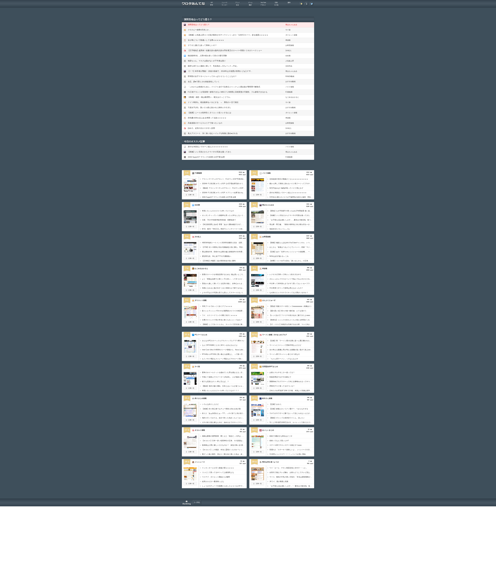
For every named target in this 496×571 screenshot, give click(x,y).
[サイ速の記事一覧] (190, 389)
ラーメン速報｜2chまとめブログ (274, 335)
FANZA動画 (289, 76)
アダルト (263, 5)
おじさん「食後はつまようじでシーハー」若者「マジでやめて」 (291, 247)
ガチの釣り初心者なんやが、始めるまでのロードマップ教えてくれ (224, 422)
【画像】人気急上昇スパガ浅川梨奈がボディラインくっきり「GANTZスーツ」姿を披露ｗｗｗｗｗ (228, 35)
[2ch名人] (190, 254)
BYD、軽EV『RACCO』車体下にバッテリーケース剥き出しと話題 (224, 229)
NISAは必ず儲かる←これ (279, 256)
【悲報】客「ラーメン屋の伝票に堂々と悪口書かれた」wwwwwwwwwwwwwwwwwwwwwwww (291, 341)
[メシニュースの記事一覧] (190, 485)
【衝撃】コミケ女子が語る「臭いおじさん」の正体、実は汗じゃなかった (291, 261)
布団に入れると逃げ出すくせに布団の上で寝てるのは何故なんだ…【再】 (224, 288)
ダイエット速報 (291, 35)
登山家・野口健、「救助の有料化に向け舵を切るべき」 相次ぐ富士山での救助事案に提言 (291, 224)
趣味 (289, 2)
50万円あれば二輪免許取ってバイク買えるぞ (286, 188)
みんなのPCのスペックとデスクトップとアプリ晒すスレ (223, 341)
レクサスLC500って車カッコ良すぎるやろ (285, 274)
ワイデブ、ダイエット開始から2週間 (216, 477)
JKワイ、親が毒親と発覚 (278, 481)
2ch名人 (288, 50)
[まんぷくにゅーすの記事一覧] (257, 323)
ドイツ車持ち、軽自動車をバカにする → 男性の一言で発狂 (213, 102)
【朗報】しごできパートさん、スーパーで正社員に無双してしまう (224, 324)
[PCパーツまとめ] (190, 352)
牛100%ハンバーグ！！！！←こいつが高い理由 (287, 454)
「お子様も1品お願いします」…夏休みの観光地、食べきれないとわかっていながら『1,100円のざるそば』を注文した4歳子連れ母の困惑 (291, 220)
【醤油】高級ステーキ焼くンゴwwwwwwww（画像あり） (290, 306)
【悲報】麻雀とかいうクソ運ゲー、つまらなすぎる (288, 409)
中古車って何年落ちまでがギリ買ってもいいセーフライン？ (291, 283)
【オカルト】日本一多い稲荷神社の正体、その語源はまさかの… (224, 441)
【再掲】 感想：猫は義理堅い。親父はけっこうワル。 (210, 97)
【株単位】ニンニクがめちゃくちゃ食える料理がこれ (289, 320)
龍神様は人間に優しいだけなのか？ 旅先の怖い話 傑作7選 (224, 445)
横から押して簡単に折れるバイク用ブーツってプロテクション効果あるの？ (291, 184)
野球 (211, 5)
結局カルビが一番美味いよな (213, 481)
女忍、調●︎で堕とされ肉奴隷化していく (204, 82)
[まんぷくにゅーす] (257, 318)
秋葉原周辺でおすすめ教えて (280, 377)
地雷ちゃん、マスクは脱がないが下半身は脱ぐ (207, 61)
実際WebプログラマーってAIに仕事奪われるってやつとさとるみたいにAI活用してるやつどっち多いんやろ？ (291, 381)
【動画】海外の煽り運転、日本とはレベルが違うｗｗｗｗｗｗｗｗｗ (224, 386)
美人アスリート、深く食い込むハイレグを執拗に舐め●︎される (213, 133)
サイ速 (287, 30)
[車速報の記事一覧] (257, 291)
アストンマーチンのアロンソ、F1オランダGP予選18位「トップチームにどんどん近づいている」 (224, 179)
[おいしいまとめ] (257, 448)
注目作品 (288, 66)
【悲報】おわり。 (276, 404)
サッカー (224, 5)
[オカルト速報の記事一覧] (190, 453)
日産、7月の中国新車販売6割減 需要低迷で (219, 220)
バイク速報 (289, 87)
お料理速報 (289, 45)
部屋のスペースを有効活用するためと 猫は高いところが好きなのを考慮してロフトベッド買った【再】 (224, 274)
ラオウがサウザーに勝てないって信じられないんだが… (290, 413)
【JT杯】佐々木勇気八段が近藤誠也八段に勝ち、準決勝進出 (224, 247)
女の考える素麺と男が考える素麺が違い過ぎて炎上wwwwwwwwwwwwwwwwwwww (291, 350)
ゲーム (250, 2)
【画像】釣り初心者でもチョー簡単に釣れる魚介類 (221, 409)
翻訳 (250, 5)
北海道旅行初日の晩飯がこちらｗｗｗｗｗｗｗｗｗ (288, 179)
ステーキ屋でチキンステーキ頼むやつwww (285, 445)
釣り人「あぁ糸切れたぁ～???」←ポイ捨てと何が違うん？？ (224, 413)
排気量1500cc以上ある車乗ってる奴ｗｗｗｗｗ (207, 118)
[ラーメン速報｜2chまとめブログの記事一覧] (257, 357)
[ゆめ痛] (190, 222)
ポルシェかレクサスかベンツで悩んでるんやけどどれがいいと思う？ (291, 279)
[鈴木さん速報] (257, 416)
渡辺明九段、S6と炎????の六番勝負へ (216, 256)
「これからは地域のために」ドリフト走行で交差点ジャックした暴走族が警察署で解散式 (224, 87)
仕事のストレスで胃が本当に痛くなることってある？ (222, 320)
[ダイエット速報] (190, 318)
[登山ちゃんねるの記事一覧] (257, 227)
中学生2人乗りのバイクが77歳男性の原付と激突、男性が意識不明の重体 (291, 197)
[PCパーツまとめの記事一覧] (190, 357)
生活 (237, 5)
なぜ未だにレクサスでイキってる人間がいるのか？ (288, 293)
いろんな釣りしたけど (210, 404)
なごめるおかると (292, 97)
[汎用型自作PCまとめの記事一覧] (257, 389)
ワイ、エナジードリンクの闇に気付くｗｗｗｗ (219, 315)
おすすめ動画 (290, 81)
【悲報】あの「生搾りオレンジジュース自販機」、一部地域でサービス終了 (291, 252)
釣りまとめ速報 (201, 398)
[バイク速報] (257, 190)
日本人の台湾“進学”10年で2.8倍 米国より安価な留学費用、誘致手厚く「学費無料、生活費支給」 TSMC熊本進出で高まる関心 (291, 391)
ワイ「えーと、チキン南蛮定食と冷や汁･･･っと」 (288, 468)
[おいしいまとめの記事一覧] (257, 453)
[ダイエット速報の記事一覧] (190, 323)
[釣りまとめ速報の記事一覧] (190, 421)
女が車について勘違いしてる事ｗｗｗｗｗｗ (206, 40)
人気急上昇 (289, 61)
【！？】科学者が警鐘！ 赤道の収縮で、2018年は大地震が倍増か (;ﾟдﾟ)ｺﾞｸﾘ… (220, 71)
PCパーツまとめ (201, 335)
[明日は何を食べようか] (257, 479)
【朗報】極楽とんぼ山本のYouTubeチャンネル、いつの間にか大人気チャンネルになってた (291, 243)
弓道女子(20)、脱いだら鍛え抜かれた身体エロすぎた (209, 107)
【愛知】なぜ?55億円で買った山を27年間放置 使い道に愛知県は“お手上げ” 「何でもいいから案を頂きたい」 (291, 211)
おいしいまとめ (268, 430)
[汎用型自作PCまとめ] (257, 384)
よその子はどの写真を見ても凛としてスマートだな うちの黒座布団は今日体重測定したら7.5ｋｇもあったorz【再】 (224, 293)
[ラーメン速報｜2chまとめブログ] (257, 352)
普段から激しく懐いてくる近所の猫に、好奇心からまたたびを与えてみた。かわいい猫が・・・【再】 (224, 283)
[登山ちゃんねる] (257, 222)
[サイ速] (190, 384)
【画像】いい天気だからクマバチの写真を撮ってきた (209, 152)
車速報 (287, 40)
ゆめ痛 (287, 56)
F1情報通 (288, 92)
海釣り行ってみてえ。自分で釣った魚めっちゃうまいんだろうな (224, 418)
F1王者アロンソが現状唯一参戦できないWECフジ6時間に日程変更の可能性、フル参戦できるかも (228, 92)
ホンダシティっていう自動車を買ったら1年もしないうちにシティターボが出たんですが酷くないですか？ (224, 215)
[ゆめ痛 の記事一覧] (190, 227)
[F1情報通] (190, 190)
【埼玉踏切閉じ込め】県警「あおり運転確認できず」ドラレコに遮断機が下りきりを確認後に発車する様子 (224, 224)
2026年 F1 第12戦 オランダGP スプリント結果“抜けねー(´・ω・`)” (224, 193)
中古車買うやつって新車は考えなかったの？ (286, 288)
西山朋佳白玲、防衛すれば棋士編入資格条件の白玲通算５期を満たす (224, 252)
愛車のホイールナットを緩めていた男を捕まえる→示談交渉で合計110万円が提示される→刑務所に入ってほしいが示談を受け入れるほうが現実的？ (224, 372)
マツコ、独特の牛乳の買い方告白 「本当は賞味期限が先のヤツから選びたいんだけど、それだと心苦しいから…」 (291, 477)
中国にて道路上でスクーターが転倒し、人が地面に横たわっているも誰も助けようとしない (224, 377)
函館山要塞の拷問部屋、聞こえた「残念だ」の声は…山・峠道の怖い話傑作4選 (224, 436)
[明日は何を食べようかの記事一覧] (257, 485)
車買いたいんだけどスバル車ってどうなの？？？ (220, 391)
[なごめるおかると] (190, 286)
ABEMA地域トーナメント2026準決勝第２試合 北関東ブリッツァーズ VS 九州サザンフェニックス (224, 243)
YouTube (263, 2)
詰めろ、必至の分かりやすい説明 (201, 128)
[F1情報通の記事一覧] (190, 196)
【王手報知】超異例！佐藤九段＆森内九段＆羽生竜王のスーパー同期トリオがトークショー (225, 50)
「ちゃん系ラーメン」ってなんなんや (283, 359)
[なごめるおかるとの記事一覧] (190, 291)
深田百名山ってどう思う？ (199, 25)
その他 (276, 5)
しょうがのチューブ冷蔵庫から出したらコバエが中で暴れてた (224, 486)
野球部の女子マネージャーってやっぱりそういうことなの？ (212, 76)
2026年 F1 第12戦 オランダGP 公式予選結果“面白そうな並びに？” (224, 184)
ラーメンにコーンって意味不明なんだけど (285, 345)
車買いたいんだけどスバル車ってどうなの (218, 211)
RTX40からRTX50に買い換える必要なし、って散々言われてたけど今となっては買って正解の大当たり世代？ (224, 354)
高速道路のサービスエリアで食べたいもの (205, 123)
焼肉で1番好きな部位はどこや (280, 436)
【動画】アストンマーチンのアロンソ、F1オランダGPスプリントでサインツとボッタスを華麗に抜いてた (224, 188)
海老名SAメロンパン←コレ (279, 229)
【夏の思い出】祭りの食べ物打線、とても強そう (287, 311)
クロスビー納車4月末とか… (199, 30)
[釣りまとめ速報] (190, 416)
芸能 (276, 2)
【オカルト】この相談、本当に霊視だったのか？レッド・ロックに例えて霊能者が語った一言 (224, 450)
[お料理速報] (257, 254)
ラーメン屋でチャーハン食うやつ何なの (284, 354)
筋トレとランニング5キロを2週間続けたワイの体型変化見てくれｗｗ (224, 311)
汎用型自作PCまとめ (270, 366)
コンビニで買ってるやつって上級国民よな (218, 472)
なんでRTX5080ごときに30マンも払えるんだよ (220, 345)
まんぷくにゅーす (269, 300)
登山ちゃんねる (291, 25)
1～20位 (197, 502)
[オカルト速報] (190, 448)
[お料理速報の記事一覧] (257, 259)
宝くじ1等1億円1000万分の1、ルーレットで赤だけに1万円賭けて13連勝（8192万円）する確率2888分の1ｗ (291, 422)
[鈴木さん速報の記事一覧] (257, 421)
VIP (212, 2)
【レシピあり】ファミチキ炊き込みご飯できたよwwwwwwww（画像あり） (291, 315)
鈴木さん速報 (267, 398)
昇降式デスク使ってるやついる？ (282, 386)
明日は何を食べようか (270, 462)
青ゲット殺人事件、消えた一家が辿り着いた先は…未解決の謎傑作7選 (224, 454)
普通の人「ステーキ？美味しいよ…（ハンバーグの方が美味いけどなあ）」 (291, 450)
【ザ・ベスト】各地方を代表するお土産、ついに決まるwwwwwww (291, 324)
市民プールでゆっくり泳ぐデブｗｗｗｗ (217, 306)
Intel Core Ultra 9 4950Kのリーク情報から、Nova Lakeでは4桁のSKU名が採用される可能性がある (224, 350)
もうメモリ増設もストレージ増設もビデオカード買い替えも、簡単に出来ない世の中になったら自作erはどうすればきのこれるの (224, 359)
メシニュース (200, 462)
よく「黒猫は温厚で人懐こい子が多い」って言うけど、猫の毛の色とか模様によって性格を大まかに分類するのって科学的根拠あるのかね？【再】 (224, 279)
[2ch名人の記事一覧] (190, 259)
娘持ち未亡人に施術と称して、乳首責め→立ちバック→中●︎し (213, 66)
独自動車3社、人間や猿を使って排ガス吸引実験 (207, 56)
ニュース (224, 2)
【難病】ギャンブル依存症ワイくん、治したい (287, 418)
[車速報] (257, 286)
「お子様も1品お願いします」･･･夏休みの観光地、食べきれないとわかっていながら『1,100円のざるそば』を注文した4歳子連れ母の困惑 (291, 486)
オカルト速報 (200, 430)
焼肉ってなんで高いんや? (279, 441)
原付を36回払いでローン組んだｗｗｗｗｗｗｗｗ (208, 147)
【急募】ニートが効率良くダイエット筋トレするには (209, 113)
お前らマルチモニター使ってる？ (282, 372)
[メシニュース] (190, 479)
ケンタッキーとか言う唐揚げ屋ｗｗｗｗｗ (218, 468)
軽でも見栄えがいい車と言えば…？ (215, 381)
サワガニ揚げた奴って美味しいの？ (202, 45)
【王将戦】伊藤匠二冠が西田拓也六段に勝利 (219, 261)
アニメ (237, 2)
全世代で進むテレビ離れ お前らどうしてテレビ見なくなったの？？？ (291, 472)
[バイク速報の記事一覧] (257, 196)
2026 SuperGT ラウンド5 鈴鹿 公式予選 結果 (206, 157)
